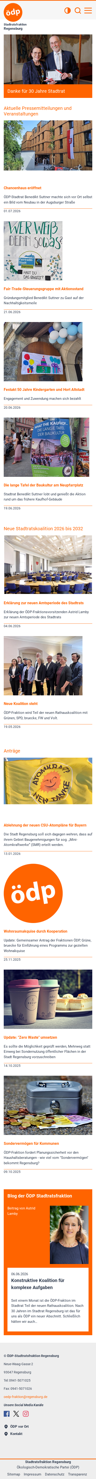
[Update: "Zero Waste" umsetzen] (48, 1028)
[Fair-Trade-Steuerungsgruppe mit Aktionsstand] (33, 279)
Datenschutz (54, 1474)
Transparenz (77, 1474)
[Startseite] (13, 12)
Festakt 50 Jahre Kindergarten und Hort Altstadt (44, 389)
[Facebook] (7, 1414)
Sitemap (13, 1474)
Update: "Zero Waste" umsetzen (30, 1037)
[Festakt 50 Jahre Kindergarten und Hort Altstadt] (43, 380)
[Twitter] (16, 1414)
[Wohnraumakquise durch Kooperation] (33, 922)
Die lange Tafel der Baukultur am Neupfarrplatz (43, 485)
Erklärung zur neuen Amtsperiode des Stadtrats (44, 603)
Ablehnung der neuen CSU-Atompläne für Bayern (45, 825)
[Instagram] (26, 1414)
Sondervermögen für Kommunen (31, 1143)
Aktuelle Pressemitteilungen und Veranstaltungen (38, 111)
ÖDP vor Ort (19, 1426)
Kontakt (16, 1434)
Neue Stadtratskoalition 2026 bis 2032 (43, 528)
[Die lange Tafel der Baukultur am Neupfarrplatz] (46, 476)
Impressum (32, 1474)
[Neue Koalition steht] (43, 694)
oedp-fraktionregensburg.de (25, 1397)
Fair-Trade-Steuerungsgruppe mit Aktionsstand (43, 289)
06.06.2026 (47, 1298)
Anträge (12, 751)
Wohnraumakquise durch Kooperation (35, 931)
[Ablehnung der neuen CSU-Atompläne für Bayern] (48, 803)
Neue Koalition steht (21, 703)
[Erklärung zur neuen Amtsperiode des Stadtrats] (48, 593)
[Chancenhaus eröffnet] (48, 169)
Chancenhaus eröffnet (22, 188)
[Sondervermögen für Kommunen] (48, 1134)
